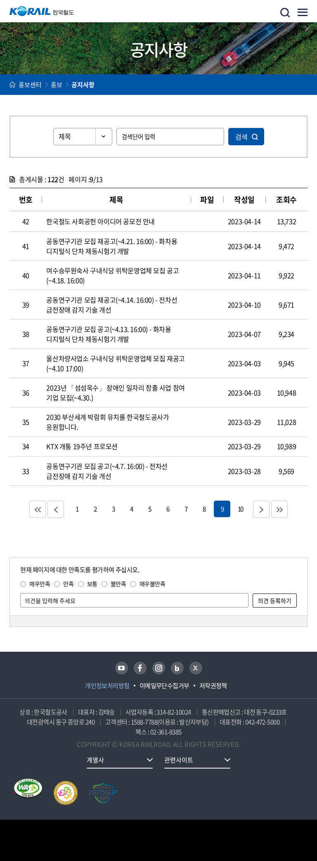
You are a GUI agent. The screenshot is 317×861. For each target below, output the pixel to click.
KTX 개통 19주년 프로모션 (82, 446)
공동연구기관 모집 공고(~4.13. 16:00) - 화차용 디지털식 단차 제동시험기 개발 (108, 334)
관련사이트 (178, 759)
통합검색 (285, 12)
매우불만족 (153, 583)
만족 (68, 583)
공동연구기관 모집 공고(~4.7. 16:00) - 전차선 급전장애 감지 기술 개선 (107, 471)
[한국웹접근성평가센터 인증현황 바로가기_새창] (28, 792)
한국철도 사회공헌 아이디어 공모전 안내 (100, 221)
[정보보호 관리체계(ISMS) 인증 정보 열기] (103, 792)
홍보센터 (30, 84)
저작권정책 (213, 685)
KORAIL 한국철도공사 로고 (41, 11)
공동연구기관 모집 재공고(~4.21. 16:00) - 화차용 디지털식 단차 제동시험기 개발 (111, 246)
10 (240, 508)
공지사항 (83, 84)
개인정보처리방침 (107, 685)
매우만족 (39, 583)
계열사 (95, 759)
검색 (241, 137)
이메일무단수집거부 (164, 685)
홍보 (56, 84)
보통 (92, 583)
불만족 (118, 583)
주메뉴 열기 (303, 12)
